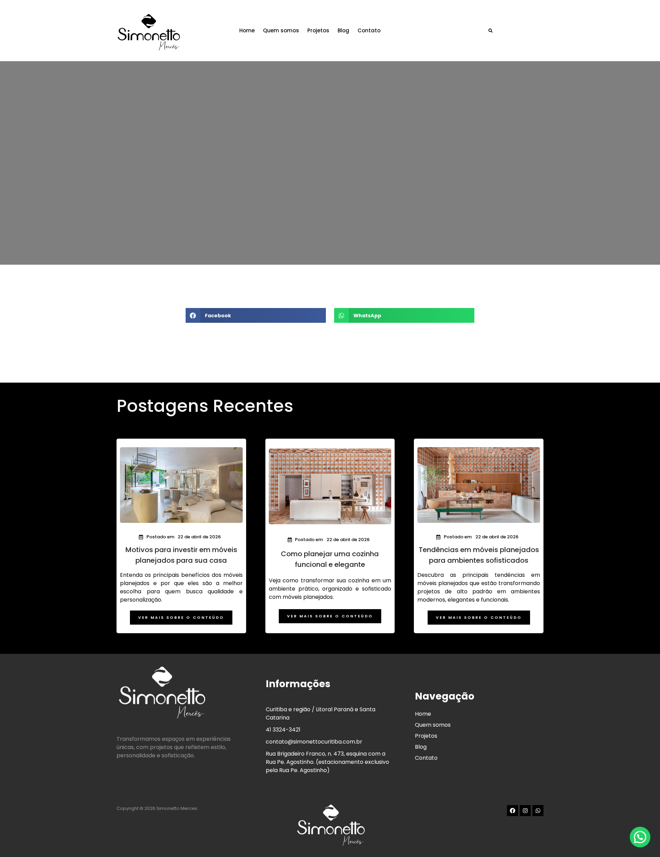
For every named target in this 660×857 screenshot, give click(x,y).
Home (247, 30)
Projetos (318, 30)
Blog (343, 30)
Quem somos (281, 30)
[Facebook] (512, 810)
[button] (490, 30)
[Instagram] (525, 810)
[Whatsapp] (537, 810)
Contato (369, 30)
